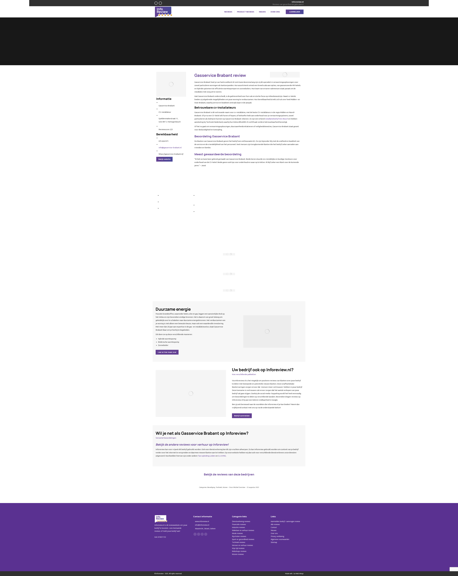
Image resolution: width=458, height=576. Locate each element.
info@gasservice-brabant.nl (170, 148)
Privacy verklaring (277, 536)
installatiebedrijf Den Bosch (276, 119)
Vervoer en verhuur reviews (242, 545)
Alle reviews (275, 524)
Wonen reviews (238, 554)
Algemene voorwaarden (280, 539)
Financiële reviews (239, 524)
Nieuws (273, 530)
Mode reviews (237, 533)
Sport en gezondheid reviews (243, 539)
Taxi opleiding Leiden (206, 456)
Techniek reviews (238, 542)
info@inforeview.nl (202, 525)
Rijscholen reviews (239, 536)
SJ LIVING (222, 456)
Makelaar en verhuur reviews (243, 530)
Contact (274, 527)
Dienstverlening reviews (241, 521)
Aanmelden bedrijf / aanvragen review (285, 521)
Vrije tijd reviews (238, 548)
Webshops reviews (239, 551)
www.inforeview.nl (202, 521)
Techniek (219, 487)
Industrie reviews (238, 527)
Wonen (225, 487)
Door (237, 487)
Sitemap (274, 542)
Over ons (274, 533)
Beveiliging (211, 487)
